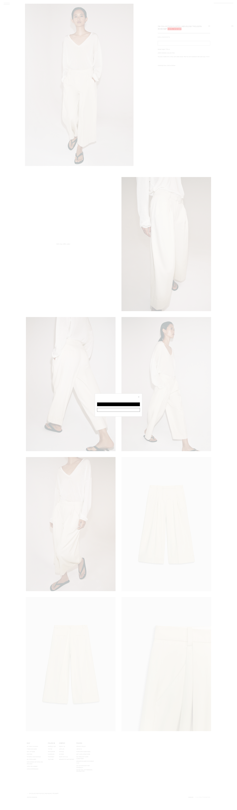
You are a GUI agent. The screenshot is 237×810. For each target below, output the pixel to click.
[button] (118, 404)
